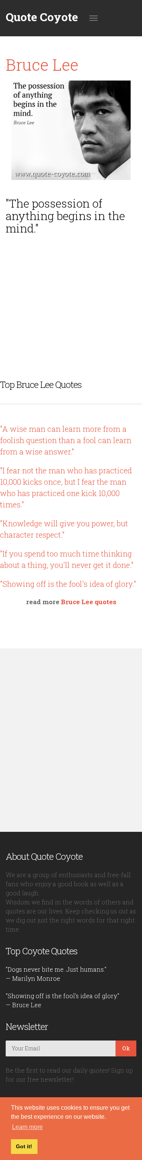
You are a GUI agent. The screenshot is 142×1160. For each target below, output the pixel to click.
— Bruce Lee (23, 1005)
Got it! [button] (24, 1146)
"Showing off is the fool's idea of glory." (68, 584)
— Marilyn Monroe (33, 978)
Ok (126, 1048)
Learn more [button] (27, 1127)
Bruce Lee (42, 64)
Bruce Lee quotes (88, 601)
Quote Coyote (42, 17)
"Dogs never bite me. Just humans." (56, 969)
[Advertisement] (71, 293)
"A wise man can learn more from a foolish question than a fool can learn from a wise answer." (65, 440)
